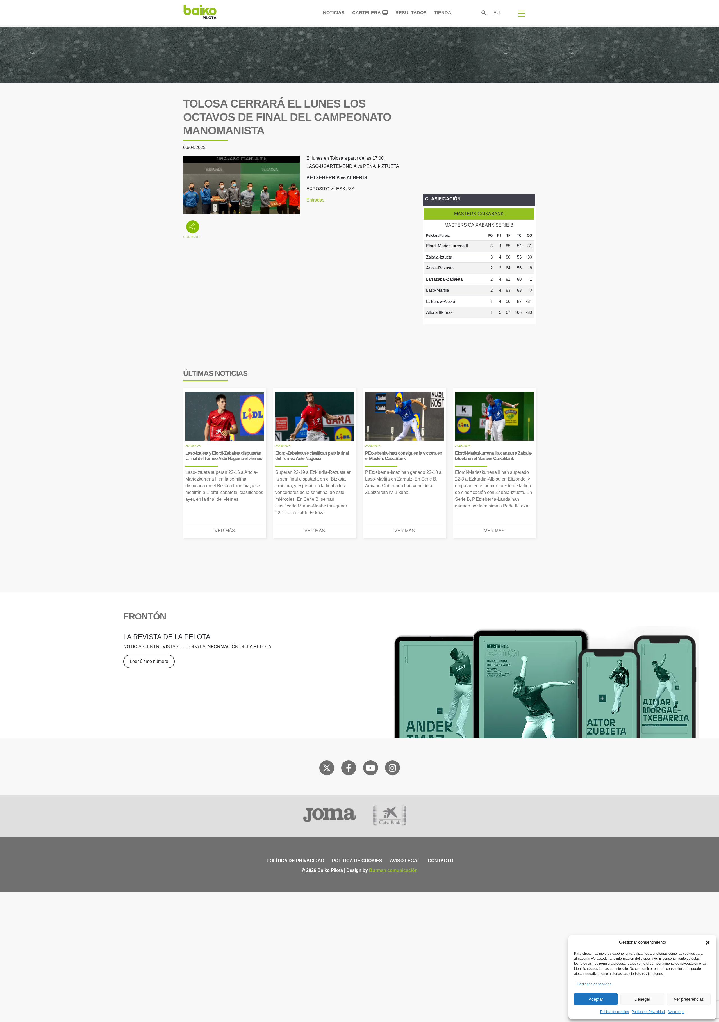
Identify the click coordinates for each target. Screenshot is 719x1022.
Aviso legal (676, 1012)
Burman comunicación (393, 870)
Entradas (315, 200)
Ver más (225, 530)
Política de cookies (614, 1012)
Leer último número (149, 661)
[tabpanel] (479, 274)
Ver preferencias (689, 999)
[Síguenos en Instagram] (392, 769)
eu (496, 12)
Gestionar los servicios (594, 984)
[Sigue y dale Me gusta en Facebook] (348, 769)
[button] (708, 942)
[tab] (479, 214)
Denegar (642, 999)
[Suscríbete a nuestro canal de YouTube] (370, 769)
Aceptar (596, 999)
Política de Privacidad (648, 1012)
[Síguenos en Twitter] (326, 769)
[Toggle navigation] (521, 13)
